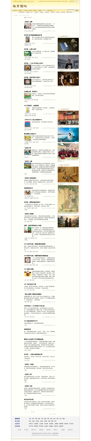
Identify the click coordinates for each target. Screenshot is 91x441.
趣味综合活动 (69, 12)
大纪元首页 (16, 15)
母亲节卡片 (27, 198)
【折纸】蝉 (27, 148)
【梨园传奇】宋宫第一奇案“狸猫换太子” (67, 86)
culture (19, 1)
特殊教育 (41, 12)
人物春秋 (40, 10)
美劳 (32, 30)
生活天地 (17, 426)
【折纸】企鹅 (28, 21)
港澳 (45, 418)
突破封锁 (58, 1)
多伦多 (41, 421)
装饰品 (26, 239)
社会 (61, 418)
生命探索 (36, 423)
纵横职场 (51, 426)
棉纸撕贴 (26, 45)
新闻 (41, 1)
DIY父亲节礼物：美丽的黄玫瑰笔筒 (35, 244)
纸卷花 (31, 198)
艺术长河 (71, 423)
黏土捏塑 (29, 73)
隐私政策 (49, 429)
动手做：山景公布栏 (30, 49)
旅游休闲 (61, 426)
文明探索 (20, 10)
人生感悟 (25, 10)
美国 (36, 418)
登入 (76, 1)
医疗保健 (41, 426)
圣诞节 (26, 209)
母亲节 (33, 265)
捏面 (31, 251)
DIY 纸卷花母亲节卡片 (31, 321)
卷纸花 (33, 208)
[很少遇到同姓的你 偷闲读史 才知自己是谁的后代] (68, 44)
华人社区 (17, 421)
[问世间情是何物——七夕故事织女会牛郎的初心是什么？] (68, 174)
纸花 (35, 198)
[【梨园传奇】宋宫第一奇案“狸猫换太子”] (68, 78)
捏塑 (26, 301)
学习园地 (58, 12)
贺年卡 (37, 128)
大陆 (30, 418)
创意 (26, 350)
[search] (71, 10)
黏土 (26, 129)
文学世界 (30, 10)
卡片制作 (26, 142)
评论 (46, 1)
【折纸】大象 (28, 161)
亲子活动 (32, 238)
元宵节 (26, 113)
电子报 (19, 429)
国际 (39, 418)
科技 (48, 418)
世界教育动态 (21, 12)
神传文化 (31, 423)
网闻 (64, 418)
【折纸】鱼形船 (29, 214)
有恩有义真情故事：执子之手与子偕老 (67, 228)
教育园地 (44, 10)
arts (32, 1)
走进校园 (36, 12)
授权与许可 (33, 429)
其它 (55, 421)
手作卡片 (26, 128)
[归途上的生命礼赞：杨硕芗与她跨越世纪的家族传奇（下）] (68, 151)
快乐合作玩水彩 (29, 399)
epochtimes (15, 1)
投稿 (66, 1)
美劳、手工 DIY (26, 15)
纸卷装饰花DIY (28, 188)
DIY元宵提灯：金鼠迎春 (31, 105)
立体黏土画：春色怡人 (31, 91)
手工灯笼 (34, 113)
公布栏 (26, 57)
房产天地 (31, 426)
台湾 (42, 418)
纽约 (30, 421)
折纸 (29, 30)
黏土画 (30, 87)
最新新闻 (17, 418)
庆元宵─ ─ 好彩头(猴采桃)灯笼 (33, 354)
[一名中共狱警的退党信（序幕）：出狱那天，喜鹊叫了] (68, 61)
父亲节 (33, 251)
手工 (32, 196)
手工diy (26, 30)
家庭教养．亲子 (29, 12)
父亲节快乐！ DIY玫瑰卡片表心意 (34, 306)
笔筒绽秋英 (27, 329)
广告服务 (63, 429)
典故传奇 (66, 423)
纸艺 (31, 280)
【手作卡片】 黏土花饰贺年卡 (33, 119)
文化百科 (15, 10)
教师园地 (47, 12)
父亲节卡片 (36, 71)
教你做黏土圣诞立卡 (30, 134)
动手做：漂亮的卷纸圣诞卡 (32, 202)
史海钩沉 (35, 10)
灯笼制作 (26, 115)
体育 (48, 1)
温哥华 (45, 421)
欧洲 (49, 421)
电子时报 (54, 1)
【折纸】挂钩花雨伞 (30, 178)
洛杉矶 (37, 421)
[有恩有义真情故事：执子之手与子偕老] (68, 221)
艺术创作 (29, 350)
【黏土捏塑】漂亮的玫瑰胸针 (33, 294)
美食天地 (56, 426)
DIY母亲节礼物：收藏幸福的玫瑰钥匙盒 (36, 255)
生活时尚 (46, 426)
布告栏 (29, 57)
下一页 (32, 412)
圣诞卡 (37, 142)
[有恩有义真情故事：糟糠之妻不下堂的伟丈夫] (68, 198)
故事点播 (63, 12)
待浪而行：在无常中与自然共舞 (65, 142)
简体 (71, 1)
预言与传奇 (50, 10)
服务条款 (41, 429)
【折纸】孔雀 (28, 386)
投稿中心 (56, 429)
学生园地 (52, 12)
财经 (51, 418)
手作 (30, 43)
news (24, 1)
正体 (73, 1)
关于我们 (62, 1)
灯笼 (31, 290)
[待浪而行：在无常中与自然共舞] (68, 134)
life (28, 1)
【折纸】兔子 (28, 374)
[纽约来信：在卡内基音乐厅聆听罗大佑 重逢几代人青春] (68, 117)
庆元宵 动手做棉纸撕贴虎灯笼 (33, 35)
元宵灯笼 (26, 43)
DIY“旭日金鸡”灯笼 (30, 284)
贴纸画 (28, 59)
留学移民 (36, 426)
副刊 (43, 1)
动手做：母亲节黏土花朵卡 (32, 77)
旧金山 (33, 421)
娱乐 (50, 1)
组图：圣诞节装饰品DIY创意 (32, 225)
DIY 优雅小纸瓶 (29, 269)
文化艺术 (17, 423)
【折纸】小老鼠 (29, 364)
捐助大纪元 (70, 429)
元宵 (26, 360)
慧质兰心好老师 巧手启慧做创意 (33, 339)
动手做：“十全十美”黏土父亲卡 (33, 63)
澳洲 (52, 421)
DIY (25, 71)
